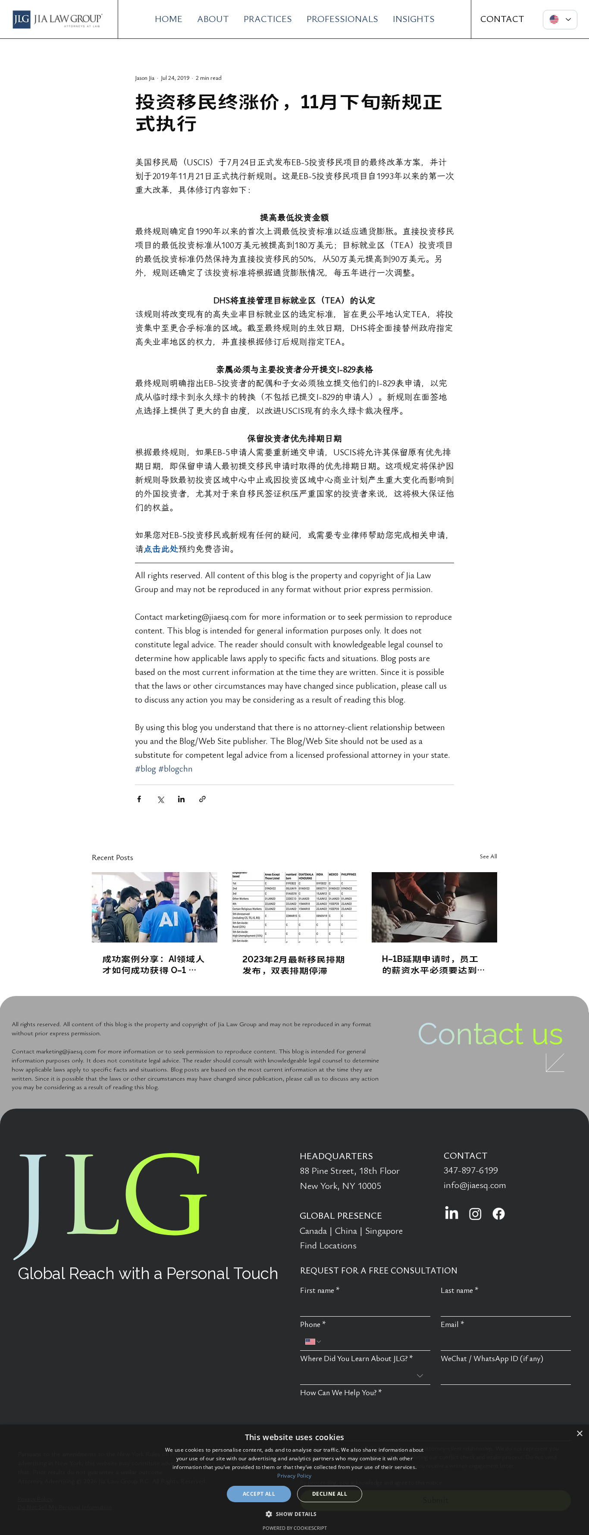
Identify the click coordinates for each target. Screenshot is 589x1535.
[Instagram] (475, 1214)
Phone (313, 1324)
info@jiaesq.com (475, 1185)
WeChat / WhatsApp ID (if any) (492, 1358)
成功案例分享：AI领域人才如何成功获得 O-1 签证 (153, 964)
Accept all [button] (259, 1493)
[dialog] (294, 1480)
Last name (460, 1290)
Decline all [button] (329, 1493)
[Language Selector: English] (560, 19)
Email (452, 1324)
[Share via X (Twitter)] (160, 799)
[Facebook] (499, 1214)
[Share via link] (202, 799)
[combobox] (365, 1376)
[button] (294, 1514)
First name (320, 1290)
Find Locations (328, 1245)
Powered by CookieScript (295, 1528)
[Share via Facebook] (139, 799)
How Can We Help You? (341, 1392)
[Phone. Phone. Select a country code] (313, 1341)
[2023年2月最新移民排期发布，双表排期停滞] (294, 907)
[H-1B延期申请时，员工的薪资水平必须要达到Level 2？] (434, 907)
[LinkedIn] (452, 1214)
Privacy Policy (294, 1475)
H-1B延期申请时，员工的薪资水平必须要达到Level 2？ (430, 964)
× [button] (579, 1434)
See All (488, 856)
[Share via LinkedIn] (181, 799)
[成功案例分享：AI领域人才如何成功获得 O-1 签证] (154, 907)
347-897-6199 (471, 1170)
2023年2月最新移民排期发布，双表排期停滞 (293, 964)
